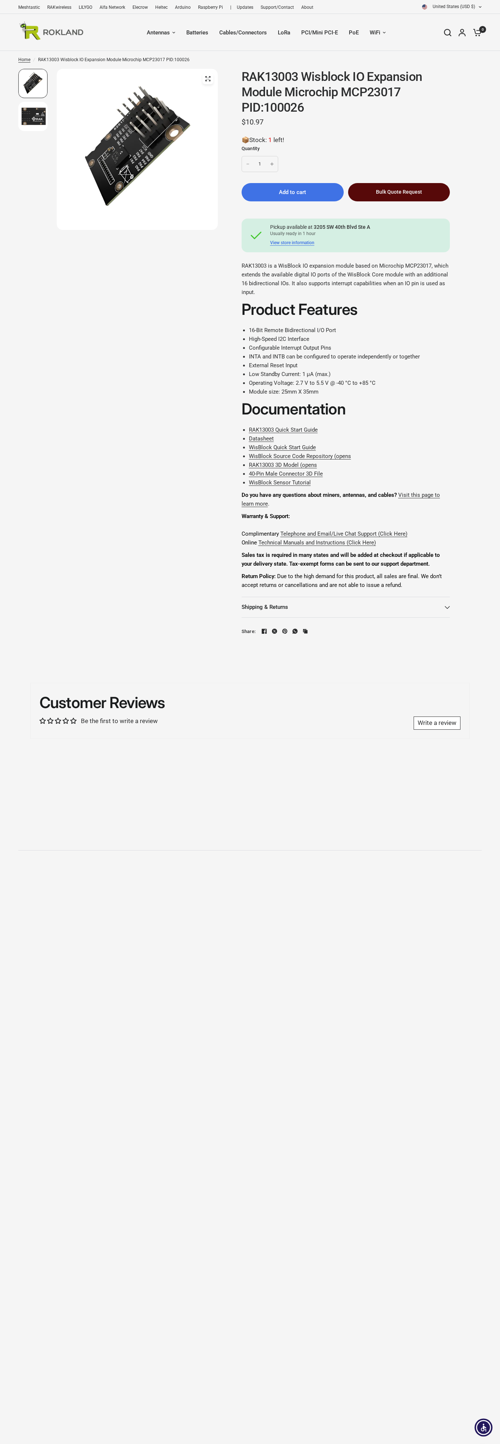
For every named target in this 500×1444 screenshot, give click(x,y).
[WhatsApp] (295, 631)
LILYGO (85, 7)
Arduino (183, 7)
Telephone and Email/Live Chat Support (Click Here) (343, 534)
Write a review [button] (437, 722)
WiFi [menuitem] (375, 32)
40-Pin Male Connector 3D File (286, 473)
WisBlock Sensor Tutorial (280, 482)
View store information (292, 243)
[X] (274, 631)
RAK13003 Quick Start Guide (283, 430)
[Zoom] (207, 78)
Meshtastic (29, 7)
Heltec (161, 7)
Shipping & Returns (265, 607)
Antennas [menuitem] (158, 32)
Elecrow (140, 7)
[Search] (447, 32)
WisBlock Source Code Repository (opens (300, 456)
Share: (249, 631)
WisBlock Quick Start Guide (282, 447)
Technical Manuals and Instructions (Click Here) (317, 542)
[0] (475, 32)
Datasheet (261, 438)
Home (24, 59)
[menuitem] (31, 7)
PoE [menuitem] (354, 32)
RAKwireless (59, 7)
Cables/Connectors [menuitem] (243, 32)
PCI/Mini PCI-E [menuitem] (319, 32)
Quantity (251, 148)
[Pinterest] (284, 631)
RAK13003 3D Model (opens (283, 465)
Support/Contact (277, 7)
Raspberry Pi (210, 7)
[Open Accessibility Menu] (483, 1427)
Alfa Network (112, 7)
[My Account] (462, 32)
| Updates (241, 7)
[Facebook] (264, 631)
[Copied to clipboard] (305, 631)
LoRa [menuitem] (284, 32)
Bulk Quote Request (399, 192)
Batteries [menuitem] (197, 32)
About (307, 7)
